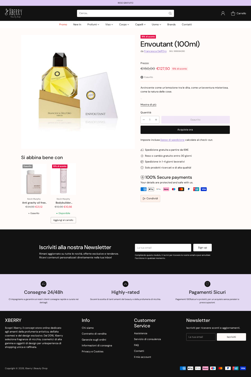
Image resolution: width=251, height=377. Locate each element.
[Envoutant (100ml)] (78, 92)
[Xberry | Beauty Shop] (13, 13)
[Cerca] (170, 13)
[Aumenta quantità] (156, 119)
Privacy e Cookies (92, 351)
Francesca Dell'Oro (155, 51)
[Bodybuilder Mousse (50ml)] (63, 179)
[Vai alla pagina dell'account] (223, 13)
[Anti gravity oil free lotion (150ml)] (33, 179)
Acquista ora (185, 129)
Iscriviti (231, 337)
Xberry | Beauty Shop (36, 368)
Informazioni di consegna (97, 345)
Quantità (146, 112)
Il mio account (142, 357)
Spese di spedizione (172, 140)
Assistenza (140, 333)
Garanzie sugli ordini (94, 339)
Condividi (152, 198)
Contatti (139, 351)
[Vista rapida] (42, 168)
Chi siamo (88, 328)
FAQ (136, 345)
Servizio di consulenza (147, 339)
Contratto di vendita (94, 333)
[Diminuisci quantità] (144, 119)
